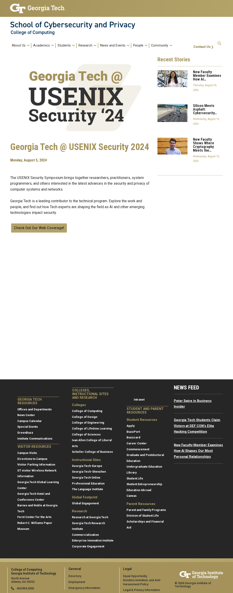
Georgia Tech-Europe (87, 466)
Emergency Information (84, 588)
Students (64, 45)
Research (85, 45)
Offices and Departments (34, 409)
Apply (130, 425)
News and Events (112, 45)
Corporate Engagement (88, 546)
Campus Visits (27, 453)
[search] (219, 45)
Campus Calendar (29, 421)
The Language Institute (87, 489)
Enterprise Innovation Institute (93, 540)
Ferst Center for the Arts (34, 517)
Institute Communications (34, 438)
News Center (26, 415)
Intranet (139, 399)
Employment (76, 582)
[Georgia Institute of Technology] (38, 6)
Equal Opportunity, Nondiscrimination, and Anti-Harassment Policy (142, 580)
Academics (41, 45)
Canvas (132, 495)
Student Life (135, 478)
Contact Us (202, 47)
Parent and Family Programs (146, 510)
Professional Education (88, 483)
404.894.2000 (25, 588)
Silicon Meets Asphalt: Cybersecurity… (205, 109)
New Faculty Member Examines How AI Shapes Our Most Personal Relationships (198, 451)
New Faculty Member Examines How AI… (207, 75)
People (138, 45)
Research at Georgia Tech (90, 517)
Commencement (138, 449)
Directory (74, 576)
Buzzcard (133, 437)
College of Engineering (88, 422)
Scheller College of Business (92, 451)
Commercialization (85, 534)
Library (132, 472)
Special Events (27, 426)
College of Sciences (86, 434)
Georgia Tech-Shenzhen (89, 471)
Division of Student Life (143, 515)
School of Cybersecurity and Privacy (72, 25)
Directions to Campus (32, 459)
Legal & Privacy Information (141, 590)
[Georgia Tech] (201, 574)
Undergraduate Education (144, 466)
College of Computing (33, 32)
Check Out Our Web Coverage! (39, 228)
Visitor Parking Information (36, 464)
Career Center (137, 443)
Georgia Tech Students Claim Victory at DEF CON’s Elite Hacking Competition (197, 426)
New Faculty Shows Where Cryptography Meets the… (203, 145)
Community (159, 45)
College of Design (84, 417)
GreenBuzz (25, 432)
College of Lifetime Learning (92, 428)
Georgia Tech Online (86, 477)
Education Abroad (139, 490)
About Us (18, 45)
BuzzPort (133, 431)
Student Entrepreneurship (144, 484)
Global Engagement (85, 503)
